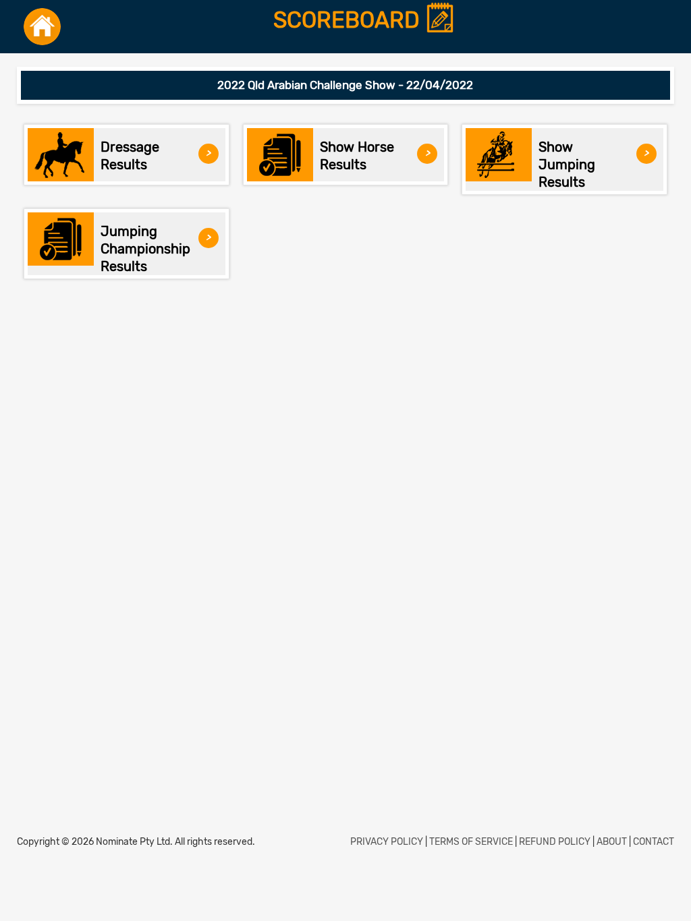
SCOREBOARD (349, 20)
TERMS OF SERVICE (471, 842)
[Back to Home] (42, 26)
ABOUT (612, 842)
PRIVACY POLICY (386, 842)
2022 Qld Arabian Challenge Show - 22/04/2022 (345, 85)
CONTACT (653, 842)
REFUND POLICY (554, 842)
